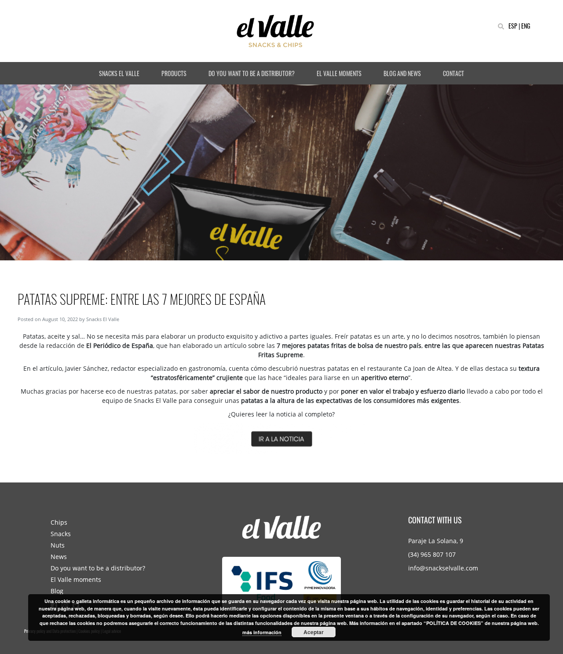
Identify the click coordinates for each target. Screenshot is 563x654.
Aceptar (313, 632)
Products (173, 73)
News (59, 556)
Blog (57, 591)
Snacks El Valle (102, 319)
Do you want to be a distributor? (251, 73)
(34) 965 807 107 (432, 554)
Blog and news (402, 73)
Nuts (58, 545)
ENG (525, 25)
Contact (453, 73)
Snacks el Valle (119, 73)
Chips (59, 522)
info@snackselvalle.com (443, 568)
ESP (512, 25)
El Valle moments (339, 73)
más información (262, 632)
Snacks (61, 534)
